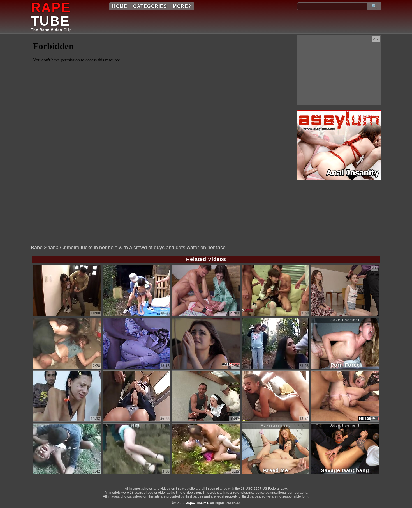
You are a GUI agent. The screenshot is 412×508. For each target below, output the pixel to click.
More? (182, 6)
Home (119, 6)
